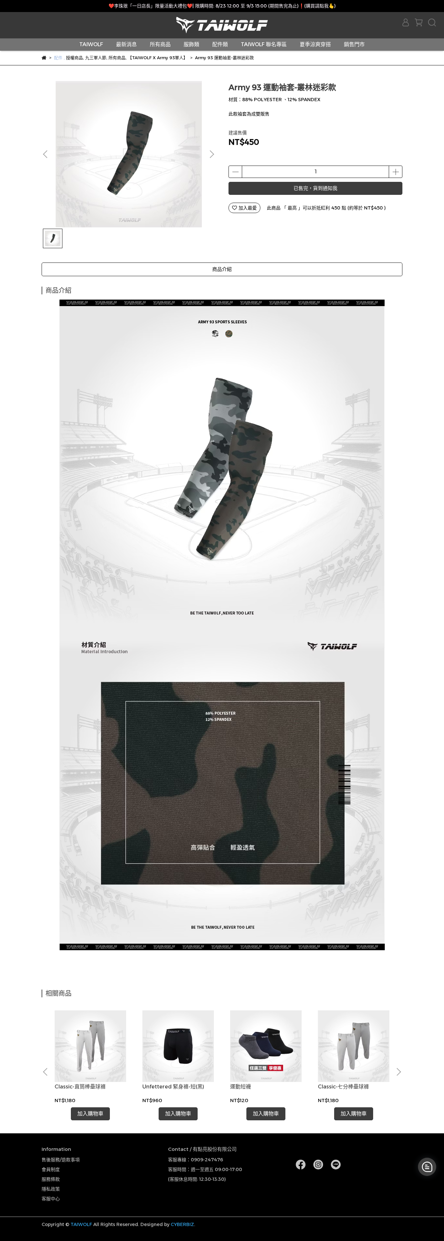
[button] (211, 154)
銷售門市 (354, 44)
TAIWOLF (91, 44)
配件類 (220, 44)
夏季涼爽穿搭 (315, 44)
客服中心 (51, 1199)
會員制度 (51, 1169)
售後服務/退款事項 (61, 1160)
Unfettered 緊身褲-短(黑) (173, 1087)
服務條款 (51, 1179)
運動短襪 (240, 1087)
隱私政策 (51, 1189)
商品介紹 (222, 269)
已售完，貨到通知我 (315, 188)
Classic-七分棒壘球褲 (343, 1087)
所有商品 (160, 44)
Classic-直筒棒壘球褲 (80, 1087)
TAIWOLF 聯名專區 (264, 44)
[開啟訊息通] (427, 1167)
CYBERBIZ (182, 1224)
